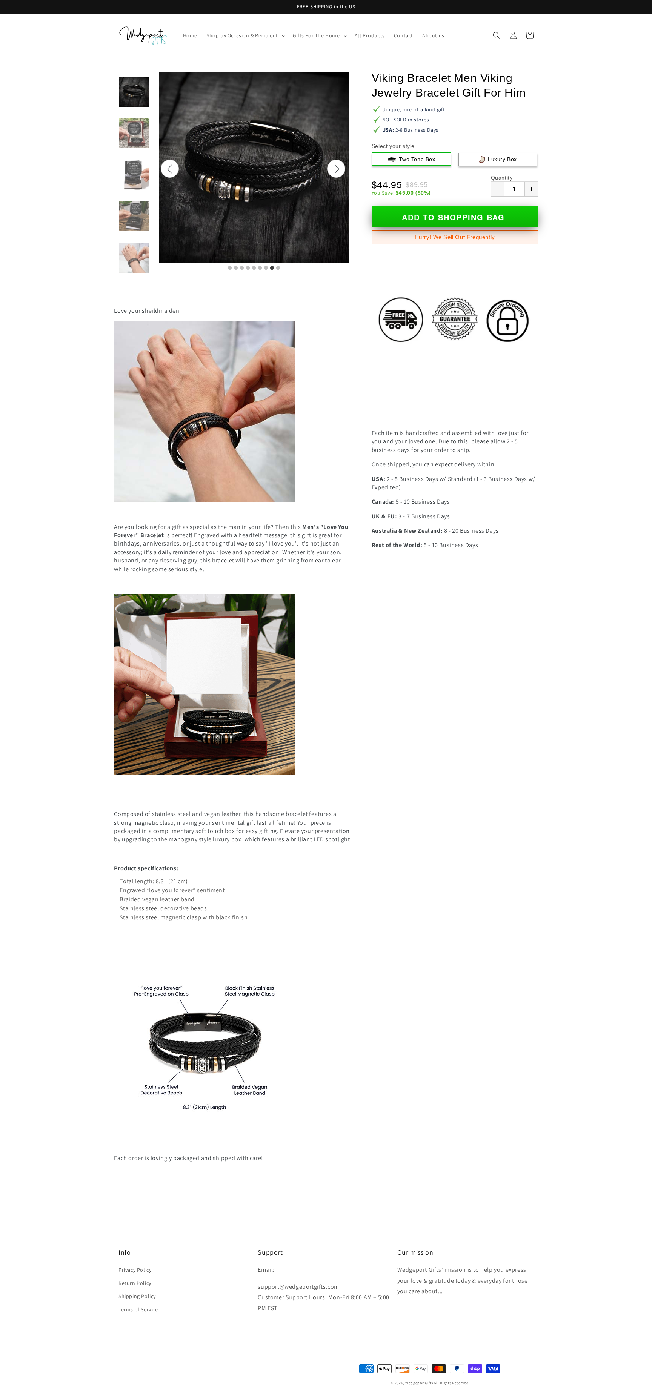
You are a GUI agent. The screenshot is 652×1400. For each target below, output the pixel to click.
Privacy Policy (134, 1269)
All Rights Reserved (451, 1382)
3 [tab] (242, 268)
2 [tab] (236, 268)
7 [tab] (266, 268)
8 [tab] (272, 268)
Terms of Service (138, 1309)
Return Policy (134, 1283)
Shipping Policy (137, 1296)
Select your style (393, 146)
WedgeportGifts (419, 1382)
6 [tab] (260, 268)
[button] (245, 35)
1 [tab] (230, 268)
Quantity (502, 178)
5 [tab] (254, 268)
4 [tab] (248, 268)
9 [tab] (278, 268)
